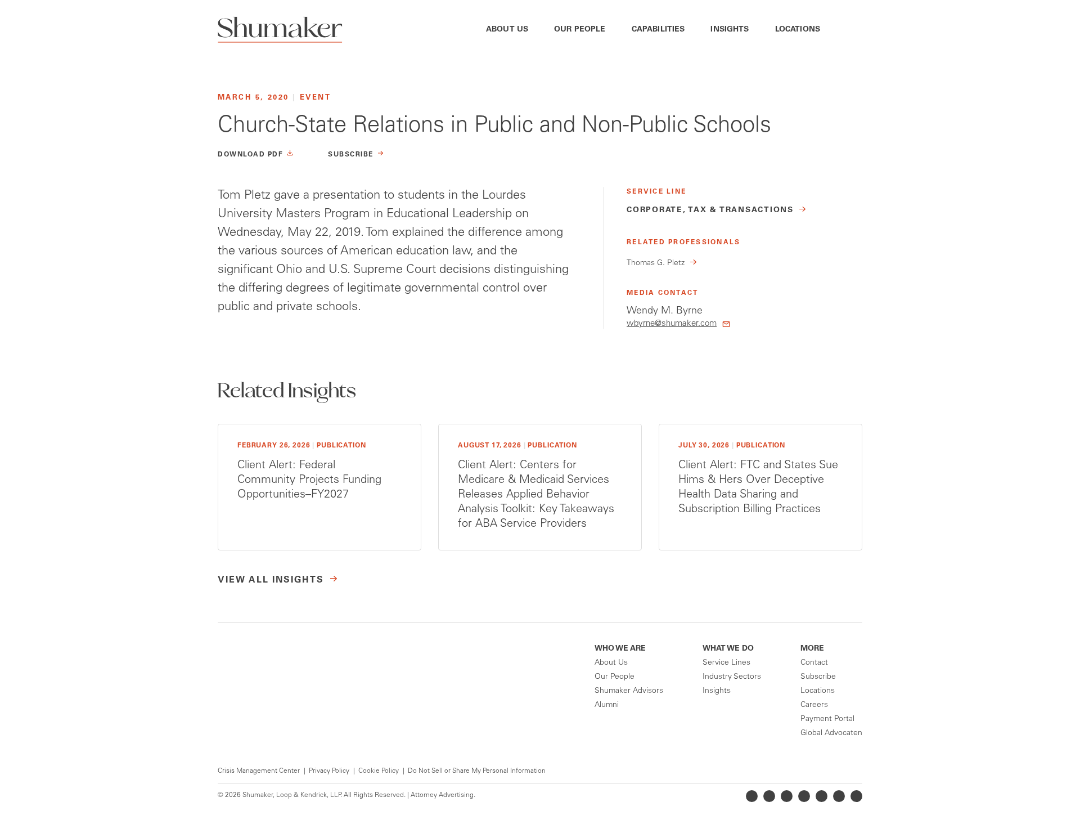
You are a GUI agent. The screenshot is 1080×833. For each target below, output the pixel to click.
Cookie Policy (378, 771)
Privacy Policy (329, 771)
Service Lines (726, 663)
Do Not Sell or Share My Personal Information (477, 771)
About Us (507, 30)
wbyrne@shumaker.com (672, 324)
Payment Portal (827, 719)
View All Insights (271, 580)
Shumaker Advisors (629, 691)
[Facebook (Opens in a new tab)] (787, 796)
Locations (797, 30)
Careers (814, 705)
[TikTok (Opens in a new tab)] (856, 796)
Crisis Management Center (259, 771)
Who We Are (620, 649)
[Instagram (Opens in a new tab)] (804, 796)
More (812, 649)
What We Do (728, 649)
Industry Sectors (732, 677)
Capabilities (658, 30)
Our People (580, 30)
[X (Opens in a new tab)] (769, 796)
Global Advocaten (831, 733)
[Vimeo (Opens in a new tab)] (839, 796)
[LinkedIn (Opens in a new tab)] (752, 796)
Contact (814, 663)
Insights (729, 30)
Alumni (607, 705)
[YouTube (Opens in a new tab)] (821, 796)
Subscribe (818, 677)
